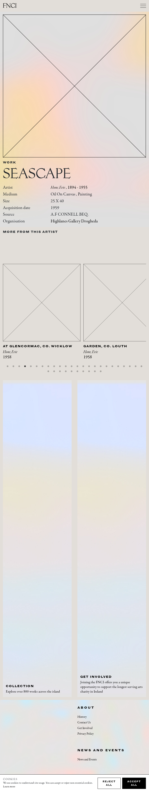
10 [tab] (60, 366)
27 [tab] (60, 371)
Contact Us (84, 722)
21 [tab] (124, 366)
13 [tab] (77, 366)
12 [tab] (72, 366)
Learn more (9, 786)
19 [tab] (112, 366)
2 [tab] (13, 366)
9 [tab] (54, 366)
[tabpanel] (43, 316)
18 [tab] (106, 366)
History (82, 717)
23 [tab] (136, 366)
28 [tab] (66, 371)
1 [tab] (8, 366)
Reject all (109, 783)
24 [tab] (141, 366)
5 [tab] (31, 366)
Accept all (134, 783)
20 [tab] (118, 366)
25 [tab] (48, 371)
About (85, 707)
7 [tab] (42, 366)
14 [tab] (83, 366)
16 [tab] (95, 366)
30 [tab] (77, 371)
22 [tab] (130, 366)
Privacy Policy (85, 733)
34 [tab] (101, 371)
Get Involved (85, 728)
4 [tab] (25, 366)
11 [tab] (66, 366)
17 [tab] (101, 366)
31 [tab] (83, 371)
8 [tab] (48, 366)
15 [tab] (89, 366)
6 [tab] (37, 366)
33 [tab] (95, 371)
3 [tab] (19, 366)
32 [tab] (89, 371)
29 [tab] (72, 371)
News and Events (101, 750)
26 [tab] (54, 371)
